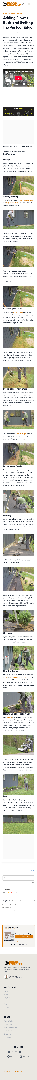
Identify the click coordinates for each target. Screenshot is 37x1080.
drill (5, 677)
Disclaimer (7, 1034)
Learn (6, 1001)
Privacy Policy (9, 1024)
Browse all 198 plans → (19, 944)
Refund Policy (8, 1021)
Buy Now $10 (25, 936)
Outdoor (20, 14)
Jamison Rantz (9, 32)
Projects (7, 998)
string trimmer (18, 312)
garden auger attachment (18, 677)
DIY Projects (12, 14)
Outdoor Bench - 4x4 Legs (23, 934)
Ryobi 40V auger (21, 434)
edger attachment (12, 203)
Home (6, 991)
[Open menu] (33, 3)
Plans (6, 994)
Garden (5, 14)
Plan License (8, 1031)
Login (32, 871)
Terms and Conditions (11, 1027)
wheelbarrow (7, 279)
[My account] (23, 4)
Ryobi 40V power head (26, 200)
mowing (9, 717)
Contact (7, 1007)
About (6, 1004)
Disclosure (7, 1037)
